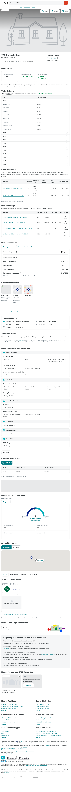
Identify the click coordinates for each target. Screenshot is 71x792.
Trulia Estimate (9, 94)
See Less (6, 452)
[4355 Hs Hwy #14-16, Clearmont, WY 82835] (11, 681)
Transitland (23, 741)
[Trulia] (3, 757)
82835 (33, 7)
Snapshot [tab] (6, 502)
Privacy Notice (4, 765)
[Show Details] (67, 101)
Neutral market (35, 518)
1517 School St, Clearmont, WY (12, 188)
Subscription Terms (59, 764)
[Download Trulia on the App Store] (11, 757)
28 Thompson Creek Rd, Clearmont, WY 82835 (17, 228)
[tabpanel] (35, 263)
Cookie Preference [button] (19, 765)
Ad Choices (11, 765)
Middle (23, 574)
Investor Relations (43, 764)
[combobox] (38, 3)
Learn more (66, 617)
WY (21, 7)
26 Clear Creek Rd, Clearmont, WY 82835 (15, 234)
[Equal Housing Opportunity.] (21, 777)
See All (6, 628)
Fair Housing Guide (23, 764)
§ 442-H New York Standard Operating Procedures (12, 748)
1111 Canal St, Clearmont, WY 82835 (14, 223)
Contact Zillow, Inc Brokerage (9, 753)
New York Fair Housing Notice (8, 749)
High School (33, 574)
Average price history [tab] (18, 502)
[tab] (6, 463)
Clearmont (27, 7)
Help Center (35, 777)
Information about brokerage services (13, 751)
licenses (47, 745)
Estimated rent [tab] (23, 247)
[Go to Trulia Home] (5, 3)
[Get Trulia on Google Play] (24, 757)
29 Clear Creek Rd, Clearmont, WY (13, 196)
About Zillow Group (14, 764)
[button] (66, 3)
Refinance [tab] (34, 247)
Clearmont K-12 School (48, 654)
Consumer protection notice (27, 751)
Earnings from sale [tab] (9, 247)
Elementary (14, 574)
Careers (30, 764)
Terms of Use (51, 764)
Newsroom (35, 764)
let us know (6, 772)
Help (66, 764)
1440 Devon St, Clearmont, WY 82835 (15, 217)
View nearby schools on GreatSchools (15, 614)
